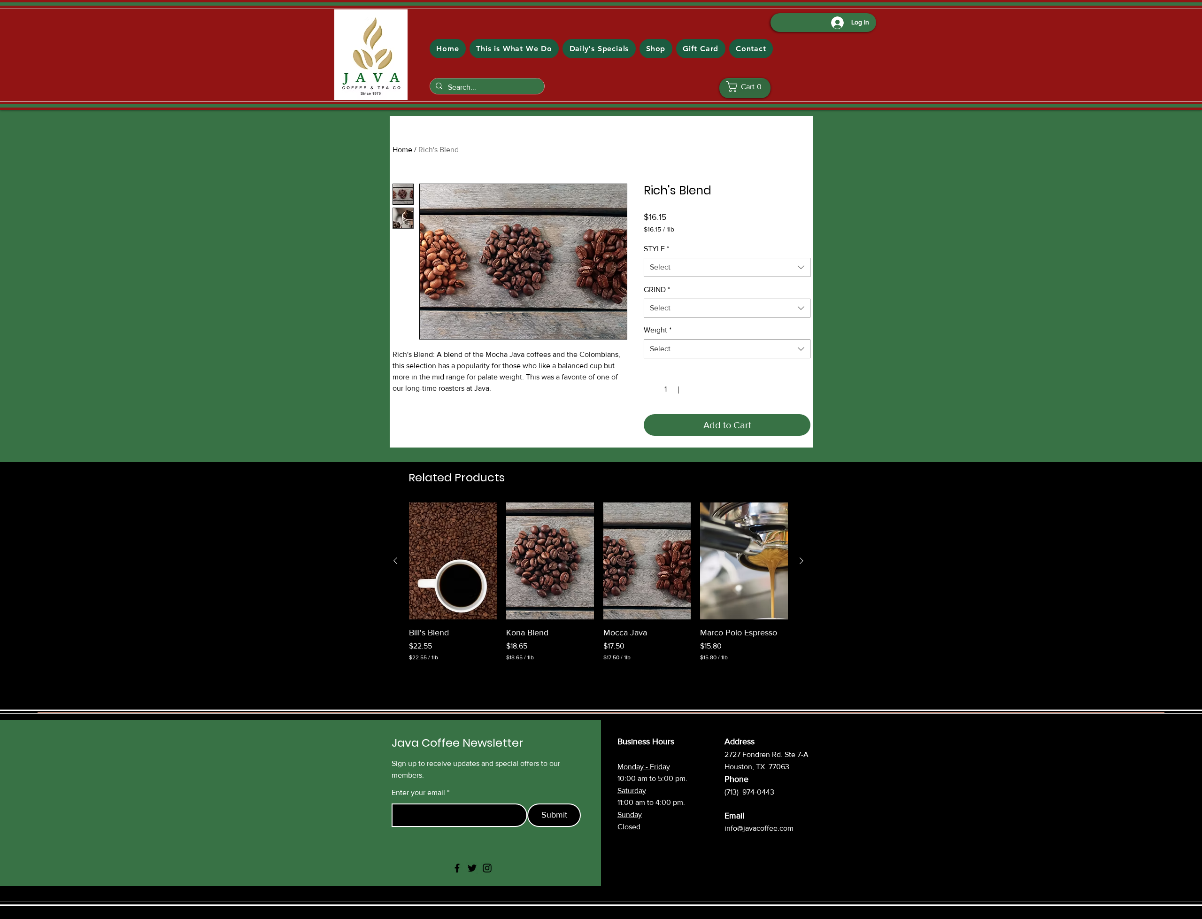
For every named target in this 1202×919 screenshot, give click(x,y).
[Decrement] (651, 390)
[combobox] (727, 267)
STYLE (656, 249)
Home (402, 150)
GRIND (657, 289)
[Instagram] (487, 868)
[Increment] (679, 390)
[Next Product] (801, 560)
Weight (657, 330)
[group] (598, 582)
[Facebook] (457, 868)
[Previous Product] (395, 560)
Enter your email (418, 792)
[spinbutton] (665, 390)
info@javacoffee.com (759, 828)
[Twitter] (472, 868)
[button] (747, 86)
